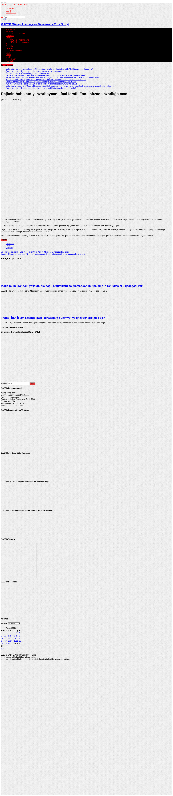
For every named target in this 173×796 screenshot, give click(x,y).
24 (2, 644)
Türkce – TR (11, 13)
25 (5, 644)
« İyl (2, 649)
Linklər (8, 55)
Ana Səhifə (10, 29)
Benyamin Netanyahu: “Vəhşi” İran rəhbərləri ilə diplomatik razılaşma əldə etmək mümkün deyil (45, 75)
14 (15, 638)
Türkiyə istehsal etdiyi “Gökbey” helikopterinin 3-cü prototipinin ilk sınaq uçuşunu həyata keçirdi (44, 254)
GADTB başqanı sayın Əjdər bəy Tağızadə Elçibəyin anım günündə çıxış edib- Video (41, 82)
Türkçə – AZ (11, 8)
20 (11, 641)
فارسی (8, 11)
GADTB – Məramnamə (19, 42)
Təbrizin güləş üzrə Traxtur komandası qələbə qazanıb (28, 73)
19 (9, 641)
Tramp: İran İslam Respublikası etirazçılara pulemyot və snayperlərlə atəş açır (38, 71)
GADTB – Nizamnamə (19, 40)
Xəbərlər (9, 31)
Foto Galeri (10, 61)
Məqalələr (10, 36)
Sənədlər (9, 46)
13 (11, 638)
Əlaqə (8, 57)
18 (5, 641)
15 (17, 638)
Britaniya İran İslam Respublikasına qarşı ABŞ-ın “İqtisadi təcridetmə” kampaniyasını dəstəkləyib (46, 80)
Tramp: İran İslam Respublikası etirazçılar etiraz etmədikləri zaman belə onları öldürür (41, 88)
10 (2, 638)
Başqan (9, 44)
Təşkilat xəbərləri (17, 34)
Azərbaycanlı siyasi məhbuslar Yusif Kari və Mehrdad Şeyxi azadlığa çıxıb (35, 252)
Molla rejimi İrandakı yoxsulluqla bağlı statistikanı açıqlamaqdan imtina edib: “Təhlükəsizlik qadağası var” (49, 69)
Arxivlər (4, 623)
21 (15, 641)
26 (9, 644)
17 (2, 641)
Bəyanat (9, 48)
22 (17, 641)
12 (9, 638)
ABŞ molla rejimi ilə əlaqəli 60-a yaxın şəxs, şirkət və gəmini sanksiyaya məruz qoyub (41, 84)
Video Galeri (11, 59)
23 (20, 641)
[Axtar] (2, 2)
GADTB (9, 38)
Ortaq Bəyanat (16, 50)
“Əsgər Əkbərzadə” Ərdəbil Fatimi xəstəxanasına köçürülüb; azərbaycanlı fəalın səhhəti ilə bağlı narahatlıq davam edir (55, 78)
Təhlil (8, 53)
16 (20, 638)
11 (5, 638)
